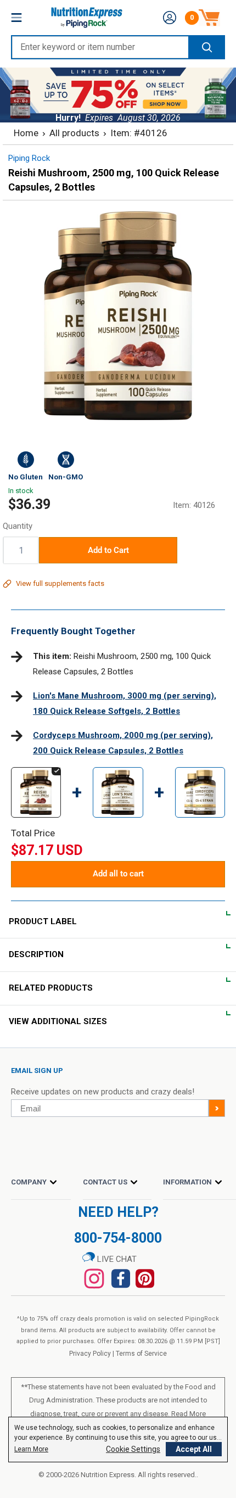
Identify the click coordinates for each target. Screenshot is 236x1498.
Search (206, 47)
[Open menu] (16, 17)
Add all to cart (118, 874)
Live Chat (116, 1259)
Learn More (31, 1449)
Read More (188, 1414)
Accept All (194, 1449)
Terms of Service (141, 1353)
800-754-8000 (118, 1238)
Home (26, 132)
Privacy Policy (90, 1353)
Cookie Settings (133, 1449)
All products (74, 132)
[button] (169, 17)
